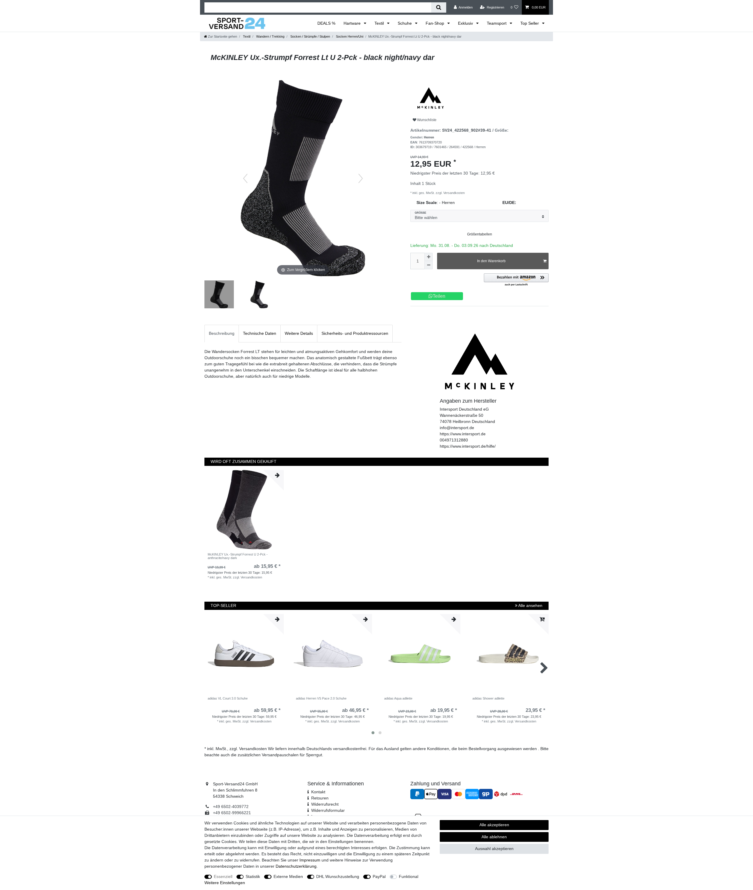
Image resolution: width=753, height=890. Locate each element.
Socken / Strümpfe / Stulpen (309, 36)
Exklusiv (466, 23)
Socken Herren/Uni (349, 36)
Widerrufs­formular (328, 810)
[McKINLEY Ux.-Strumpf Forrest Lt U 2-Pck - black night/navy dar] (219, 295)
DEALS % (326, 23)
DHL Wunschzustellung (337, 876)
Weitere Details (299, 333)
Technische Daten (259, 333)
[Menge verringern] (428, 265)
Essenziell (223, 876)
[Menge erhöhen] (428, 257)
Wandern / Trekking (269, 36)
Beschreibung (221, 333)
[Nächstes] (360, 178)
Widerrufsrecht (325, 804)
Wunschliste (426, 120)
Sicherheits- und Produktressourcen (354, 333)
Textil (379, 23)
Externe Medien (288, 876)
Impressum (309, 860)
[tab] (221, 333)
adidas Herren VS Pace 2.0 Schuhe (321, 698)
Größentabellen (479, 234)
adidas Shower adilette (488, 698)
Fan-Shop (435, 23)
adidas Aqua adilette (398, 698)
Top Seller (530, 23)
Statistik (253, 876)
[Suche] (438, 7)
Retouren (320, 798)
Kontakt (318, 791)
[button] (516, 280)
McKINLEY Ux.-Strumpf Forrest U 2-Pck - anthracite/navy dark (238, 556)
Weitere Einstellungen (224, 882)
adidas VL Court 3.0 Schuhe (228, 698)
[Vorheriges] (245, 178)
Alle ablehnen (494, 836)
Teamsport (497, 23)
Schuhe (405, 23)
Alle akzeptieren (494, 824)
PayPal (379, 876)
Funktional (408, 876)
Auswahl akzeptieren (494, 848)
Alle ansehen (529, 605)
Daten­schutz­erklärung (296, 866)
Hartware (353, 23)
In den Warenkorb (491, 261)
